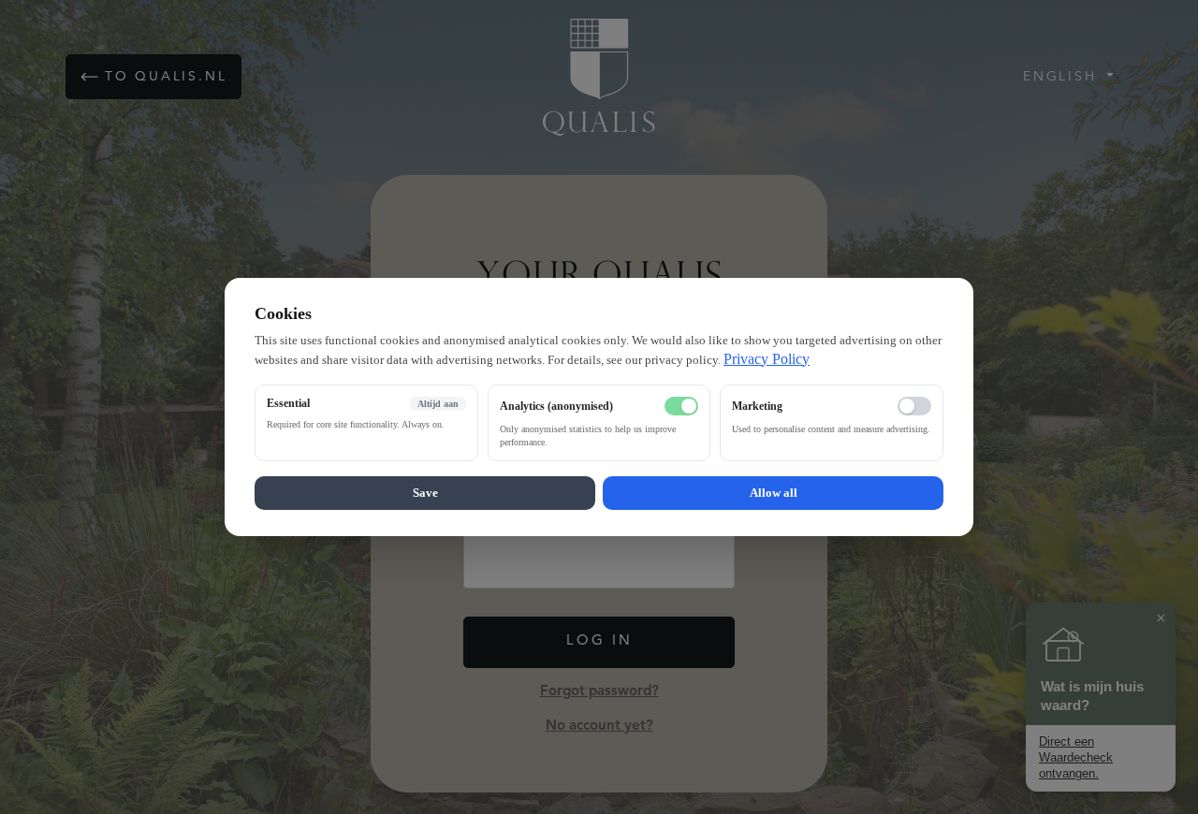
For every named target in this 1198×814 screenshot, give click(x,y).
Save (425, 493)
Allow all (773, 493)
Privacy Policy (766, 359)
